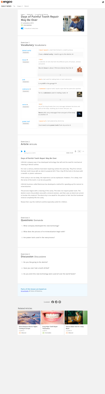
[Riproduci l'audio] (73, 54)
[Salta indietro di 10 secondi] (75, 151)
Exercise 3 (25, 218)
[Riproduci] (21, 151)
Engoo (23, 14)
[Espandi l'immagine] (73, 23)
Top (14, 6)
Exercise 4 (25, 254)
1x (79, 151)
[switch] (22, 28)
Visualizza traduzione (31, 28)
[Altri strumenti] (83, 151)
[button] (60, 75)
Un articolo (25, 291)
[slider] (24, 151)
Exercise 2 (25, 141)
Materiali (27, 6)
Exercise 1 (25, 42)
